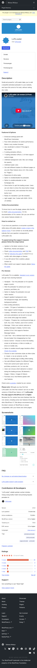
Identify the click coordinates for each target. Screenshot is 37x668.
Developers (5, 619)
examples (13, 383)
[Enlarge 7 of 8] (33, 439)
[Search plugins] (20, 19)
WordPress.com (7, 628)
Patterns (22, 607)
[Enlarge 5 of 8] (33, 417)
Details (6, 54)
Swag (22, 622)
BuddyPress (6, 637)
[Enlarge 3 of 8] (15, 439)
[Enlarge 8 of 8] (33, 449)
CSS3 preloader (30, 537)
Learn (3, 613)
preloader (32, 541)
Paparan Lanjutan (7, 546)
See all (33, 575)
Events (21, 616)
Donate (22, 619)
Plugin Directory (6, 7)
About (4, 598)
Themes (21, 601)
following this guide (16, 254)
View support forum (8, 588)
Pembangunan (8, 68)
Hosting (4, 604)
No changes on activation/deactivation (14, 476)
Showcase (22, 598)
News (3, 601)
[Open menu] (34, 2)
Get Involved (23, 613)
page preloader (24, 541)
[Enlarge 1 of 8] (15, 417)
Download (6, 48)
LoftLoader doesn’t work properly (12, 482)
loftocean (18, 42)
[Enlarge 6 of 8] (33, 428)
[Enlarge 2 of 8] (15, 428)
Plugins (21, 604)
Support (5, 72)
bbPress (5, 634)
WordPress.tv (7, 622)
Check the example (10, 351)
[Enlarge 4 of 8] (15, 449)
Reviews (6, 59)
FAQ (27, 251)
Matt (4, 631)
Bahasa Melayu (10, 644)
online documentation (15, 212)
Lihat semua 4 (31, 530)
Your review (5, 575)
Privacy (4, 607)
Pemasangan (8, 63)
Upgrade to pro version (27, 275)
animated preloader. (29, 534)
